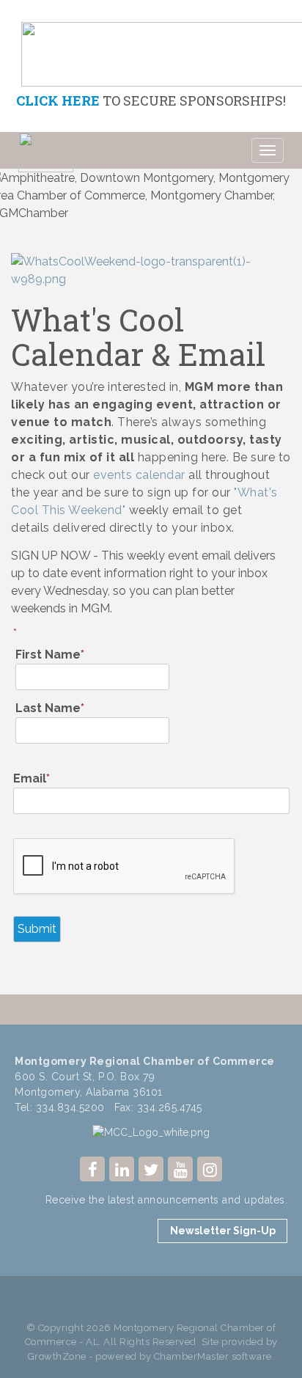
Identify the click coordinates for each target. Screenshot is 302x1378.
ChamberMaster (191, 1356)
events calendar (139, 475)
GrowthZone (57, 1356)
